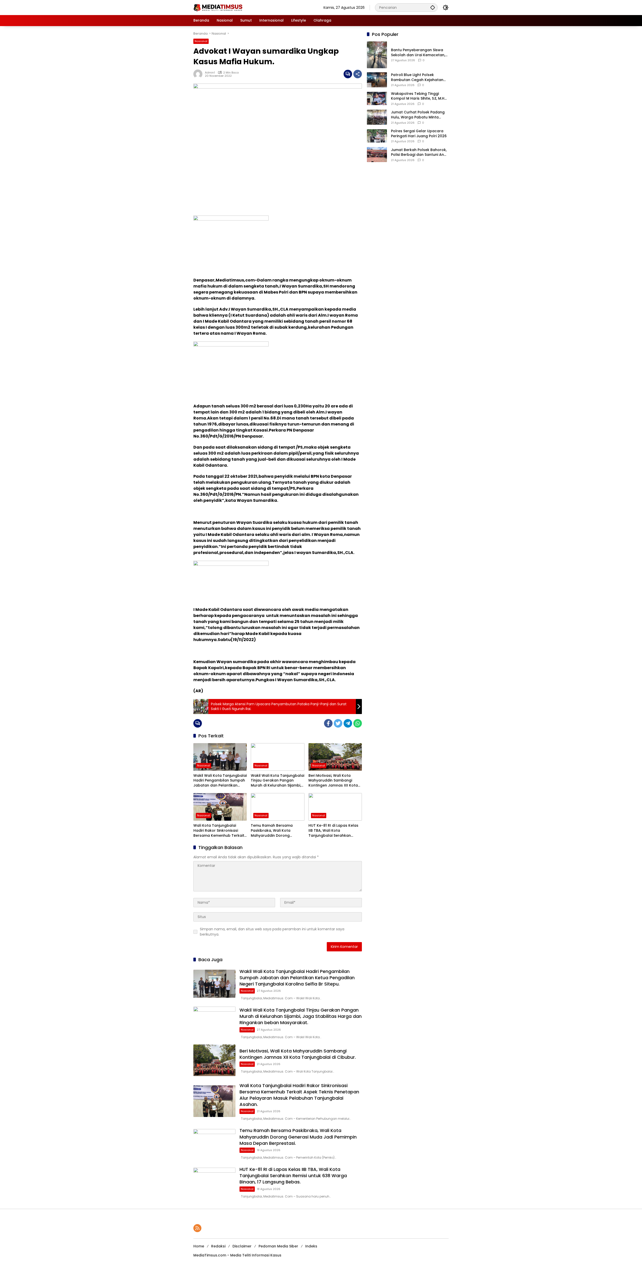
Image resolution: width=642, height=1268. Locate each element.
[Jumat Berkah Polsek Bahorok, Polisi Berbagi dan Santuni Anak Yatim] (377, 154)
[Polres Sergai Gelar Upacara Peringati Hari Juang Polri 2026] (377, 136)
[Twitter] (338, 723)
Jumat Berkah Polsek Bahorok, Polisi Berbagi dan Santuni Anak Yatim (419, 152)
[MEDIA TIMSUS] (218, 7)
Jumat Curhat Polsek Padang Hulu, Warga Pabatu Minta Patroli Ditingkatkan (418, 115)
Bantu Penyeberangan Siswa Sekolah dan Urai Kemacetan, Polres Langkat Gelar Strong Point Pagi (418, 52)
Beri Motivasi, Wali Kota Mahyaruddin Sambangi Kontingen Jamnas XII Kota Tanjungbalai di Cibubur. (333, 780)
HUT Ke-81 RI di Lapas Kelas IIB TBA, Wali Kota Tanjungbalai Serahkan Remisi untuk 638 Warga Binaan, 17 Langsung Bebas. (333, 830)
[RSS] (197, 1228)
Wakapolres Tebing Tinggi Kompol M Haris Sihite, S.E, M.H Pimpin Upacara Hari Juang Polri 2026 (417, 96)
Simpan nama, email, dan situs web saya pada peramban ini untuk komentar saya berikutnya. (272, 932)
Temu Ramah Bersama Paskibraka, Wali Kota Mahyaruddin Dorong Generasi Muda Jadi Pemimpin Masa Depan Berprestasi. (272, 830)
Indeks (311, 1246)
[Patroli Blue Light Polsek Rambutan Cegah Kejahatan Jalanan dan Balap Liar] (377, 79)
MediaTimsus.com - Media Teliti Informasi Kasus (237, 1255)
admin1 (210, 73)
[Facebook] (328, 723)
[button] (433, 7)
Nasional (201, 41)
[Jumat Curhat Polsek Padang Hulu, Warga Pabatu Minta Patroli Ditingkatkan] (377, 117)
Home (198, 1246)
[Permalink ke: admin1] (199, 74)
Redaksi (218, 1246)
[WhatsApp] (357, 723)
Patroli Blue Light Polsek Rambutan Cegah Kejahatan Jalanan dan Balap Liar (417, 77)
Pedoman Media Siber (278, 1246)
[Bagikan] (357, 74)
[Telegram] (348, 723)
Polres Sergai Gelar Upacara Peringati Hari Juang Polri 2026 (419, 133)
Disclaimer (242, 1246)
